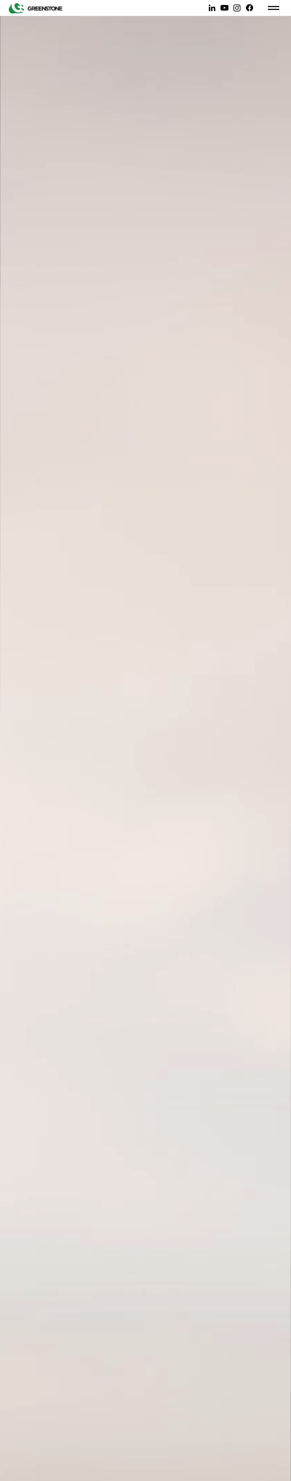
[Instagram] (237, 8)
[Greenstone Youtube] (224, 8)
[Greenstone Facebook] (249, 8)
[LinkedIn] (212, 8)
